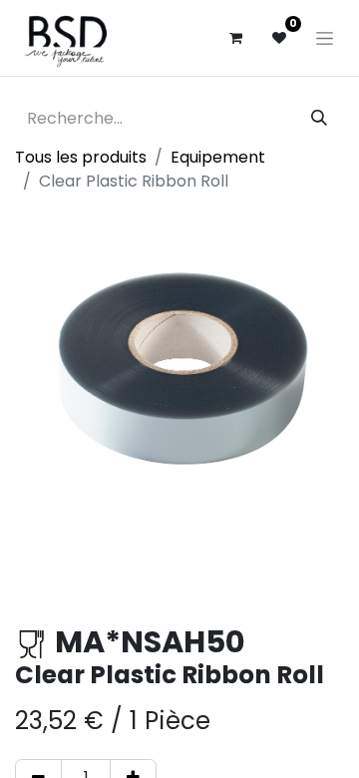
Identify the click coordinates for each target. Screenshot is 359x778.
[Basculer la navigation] (324, 38)
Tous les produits (81, 157)
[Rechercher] (319, 119)
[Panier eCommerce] (235, 38)
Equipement (218, 157)
